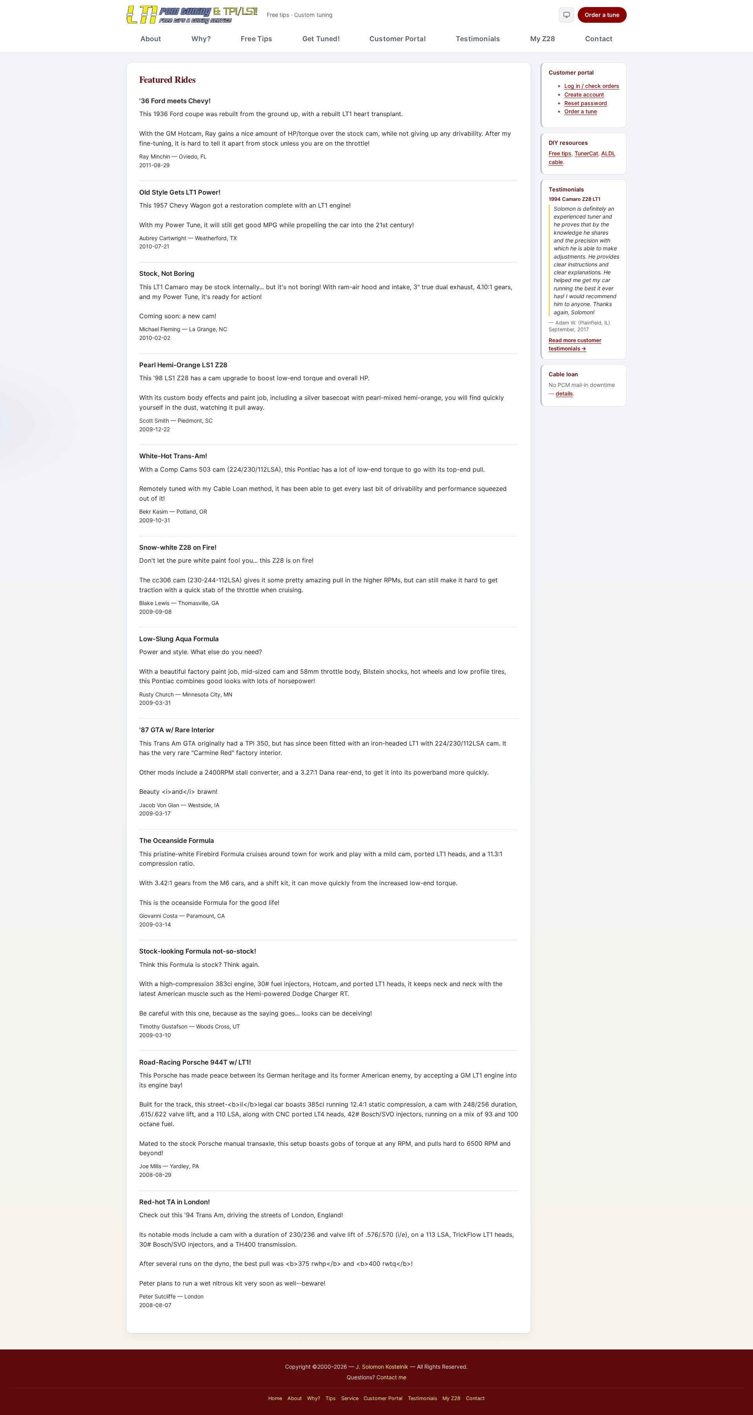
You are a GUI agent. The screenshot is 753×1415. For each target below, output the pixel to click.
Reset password (585, 103)
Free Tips (257, 39)
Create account (584, 94)
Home (275, 1398)
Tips (331, 1398)
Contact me (391, 1377)
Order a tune (602, 14)
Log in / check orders (591, 85)
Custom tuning (313, 14)
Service (349, 1398)
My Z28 (542, 39)
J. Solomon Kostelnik (382, 1366)
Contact (599, 39)
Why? (201, 39)
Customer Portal (397, 39)
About (151, 39)
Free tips (278, 14)
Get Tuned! (321, 39)
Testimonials (478, 39)
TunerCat (586, 153)
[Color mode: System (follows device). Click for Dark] (566, 14)
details (564, 393)
